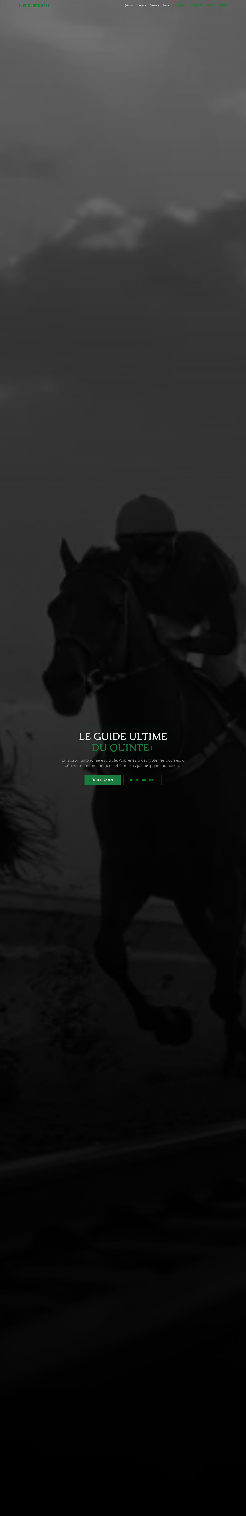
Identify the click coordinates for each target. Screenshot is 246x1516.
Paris (166, 5)
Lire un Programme (142, 780)
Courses (154, 5)
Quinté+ (129, 5)
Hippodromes (180, 5)
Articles (223, 5)
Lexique (211, 5)
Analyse (141, 5)
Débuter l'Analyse (102, 780)
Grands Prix (197, 5)
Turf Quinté (34, 5)
